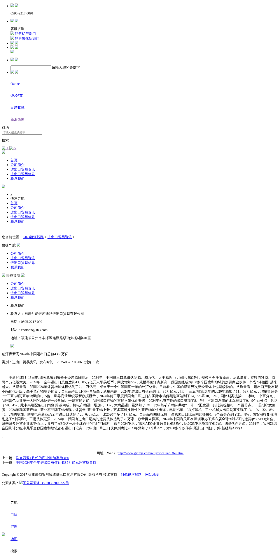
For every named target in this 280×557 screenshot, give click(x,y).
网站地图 (152, 474)
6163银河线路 (33, 237)
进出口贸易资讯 (22, 169)
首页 (14, 160)
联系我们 (17, 178)
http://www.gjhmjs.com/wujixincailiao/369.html (151, 453)
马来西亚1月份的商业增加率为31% (42, 458)
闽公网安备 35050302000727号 (46, 483)
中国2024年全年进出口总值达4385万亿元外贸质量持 (56, 462)
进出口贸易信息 (22, 174)
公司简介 (17, 165)
